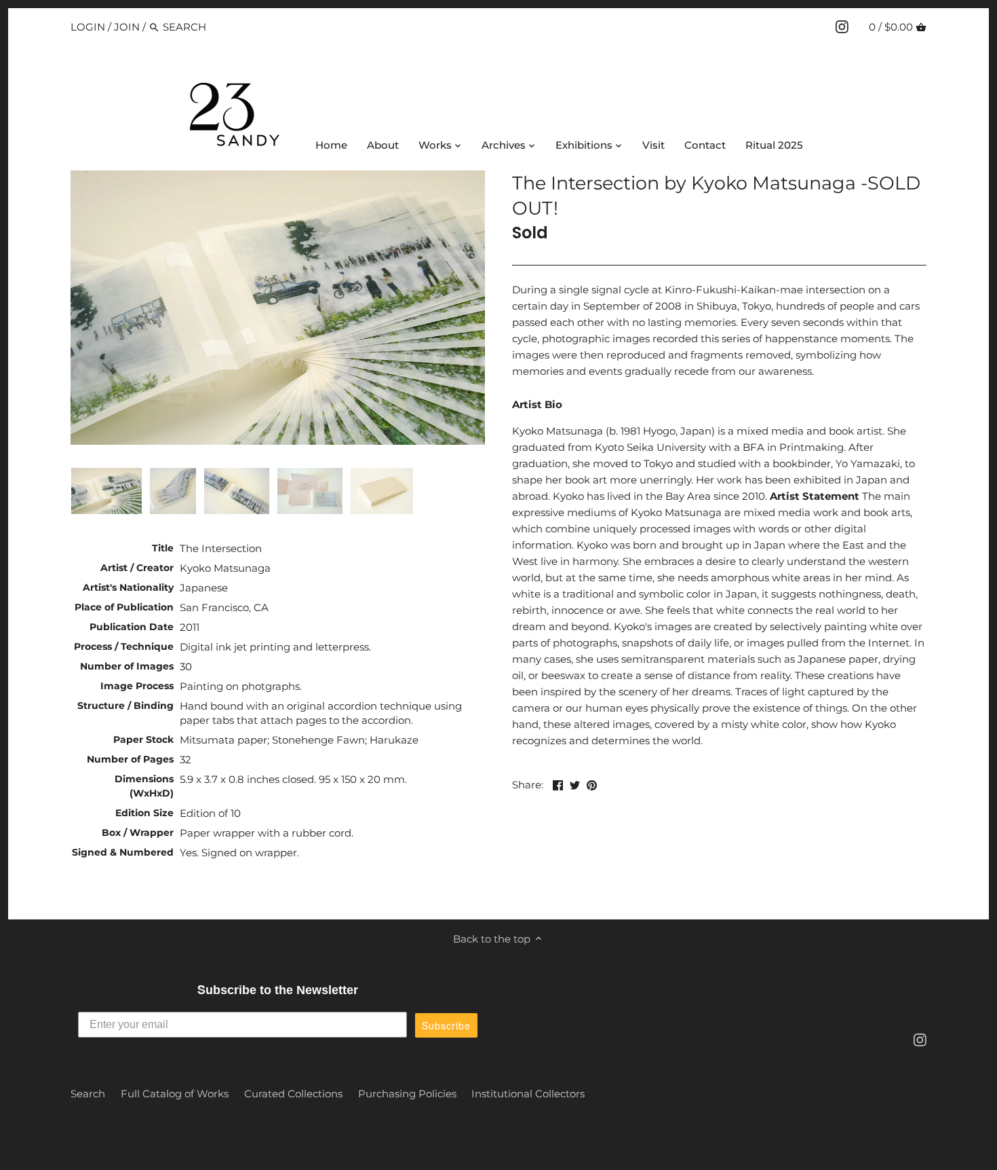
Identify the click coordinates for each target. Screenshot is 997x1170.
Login (88, 26)
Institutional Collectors (528, 1093)
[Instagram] (842, 26)
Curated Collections (293, 1093)
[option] (106, 491)
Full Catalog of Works (175, 1093)
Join (127, 26)
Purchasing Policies (407, 1093)
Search (88, 1093)
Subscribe (446, 1025)
